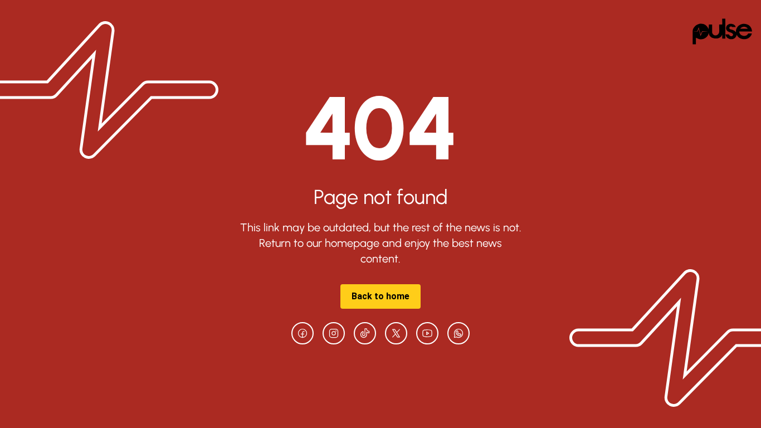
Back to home (380, 296)
